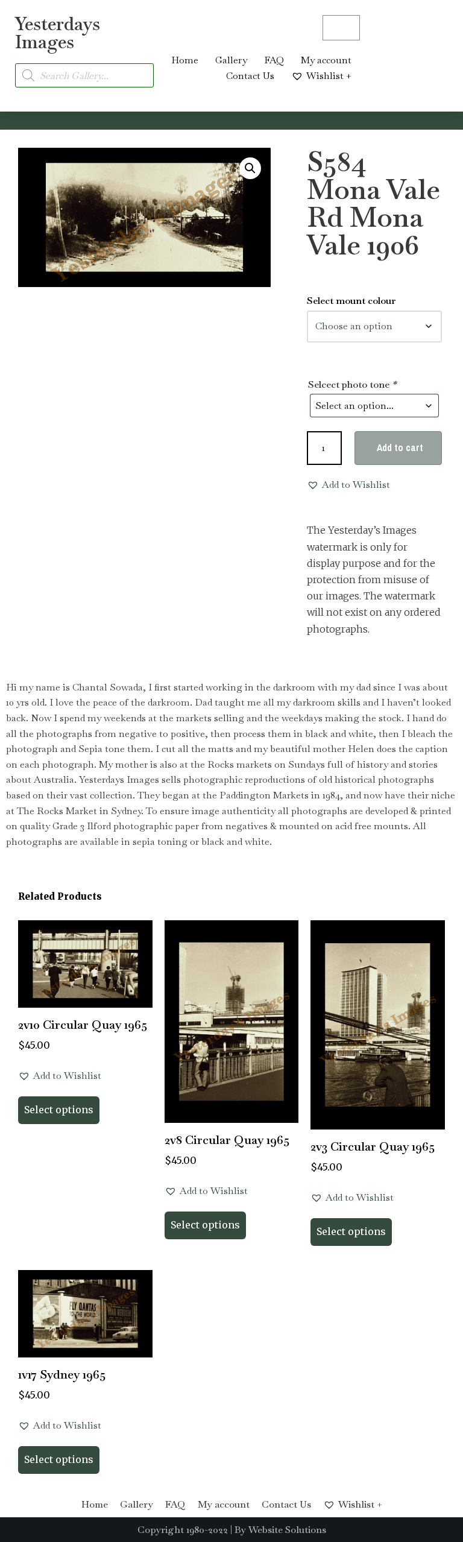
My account (326, 60)
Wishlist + (328, 75)
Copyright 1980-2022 (182, 1529)
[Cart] (341, 27)
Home (184, 60)
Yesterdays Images (57, 33)
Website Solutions (287, 1529)
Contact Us (250, 75)
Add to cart (400, 447)
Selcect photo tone (352, 384)
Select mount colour (351, 300)
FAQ (274, 60)
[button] (250, 168)
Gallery (231, 60)
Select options (58, 1110)
